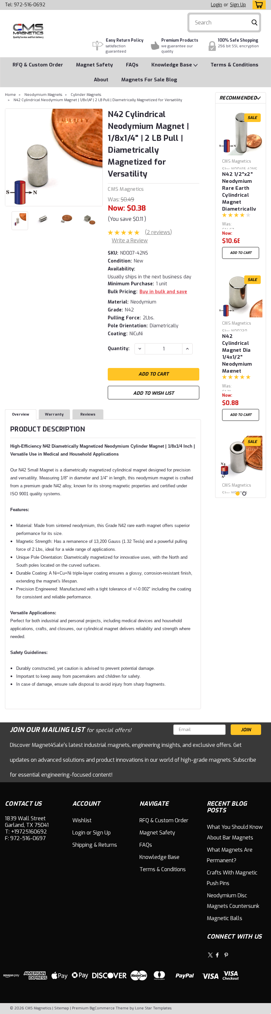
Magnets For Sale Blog (149, 79)
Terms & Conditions (234, 64)
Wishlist (82, 820)
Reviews (88, 414)
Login (216, 5)
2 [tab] (244, 494)
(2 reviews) (158, 232)
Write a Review (130, 240)
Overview (20, 414)
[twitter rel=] (210, 955)
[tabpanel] (240, 185)
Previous (11, 157)
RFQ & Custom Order (38, 64)
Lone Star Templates (153, 1008)
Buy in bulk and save (163, 292)
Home (10, 94)
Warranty (54, 414)
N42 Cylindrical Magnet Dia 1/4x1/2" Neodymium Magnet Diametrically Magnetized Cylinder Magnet (239, 353)
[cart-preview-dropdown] (257, 4)
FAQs (132, 64)
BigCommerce (102, 1008)
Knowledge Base (172, 64)
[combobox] (224, 22)
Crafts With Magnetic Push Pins (232, 878)
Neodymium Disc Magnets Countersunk (233, 901)
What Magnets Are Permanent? (229, 855)
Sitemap (61, 1008)
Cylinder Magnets (86, 94)
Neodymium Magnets (43, 94)
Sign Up (238, 5)
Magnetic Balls (224, 918)
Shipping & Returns (94, 844)
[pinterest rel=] (226, 955)
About (101, 79)
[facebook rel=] (217, 955)
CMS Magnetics (126, 189)
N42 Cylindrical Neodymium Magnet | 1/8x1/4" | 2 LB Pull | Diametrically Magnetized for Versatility (98, 100)
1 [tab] (238, 494)
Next (97, 157)
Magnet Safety (94, 64)
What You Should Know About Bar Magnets (235, 832)
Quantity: (119, 348)
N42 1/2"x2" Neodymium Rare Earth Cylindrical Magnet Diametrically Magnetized (239, 191)
